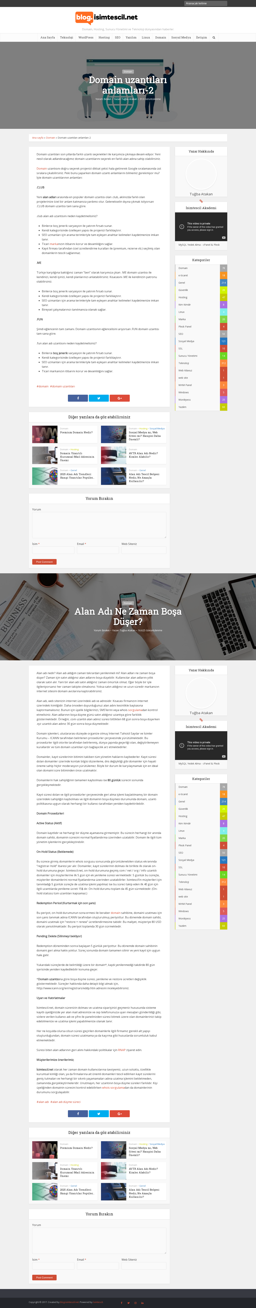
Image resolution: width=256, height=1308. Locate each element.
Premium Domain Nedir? (76, 432)
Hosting (104, 37)
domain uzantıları (63, 386)
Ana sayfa (37, 137)
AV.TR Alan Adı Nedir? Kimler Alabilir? (143, 454)
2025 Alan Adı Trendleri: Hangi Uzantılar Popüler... (77, 475)
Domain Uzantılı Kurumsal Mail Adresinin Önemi (77, 456)
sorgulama (135, 710)
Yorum (36, 509)
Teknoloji (66, 37)
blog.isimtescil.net (69, 1302)
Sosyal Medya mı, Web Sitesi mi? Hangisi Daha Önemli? (145, 436)
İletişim (201, 37)
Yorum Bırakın (103, 99)
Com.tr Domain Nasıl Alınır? (124, 1292)
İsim (36, 544)
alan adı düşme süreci (66, 1102)
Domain (160, 37)
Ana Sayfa (47, 37)
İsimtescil (98, 1302)
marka (54, 244)
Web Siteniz (129, 544)
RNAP (122, 1050)
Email (81, 544)
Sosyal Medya (181, 37)
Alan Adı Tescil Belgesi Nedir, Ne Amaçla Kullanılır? (144, 477)
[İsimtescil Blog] (106, 17)
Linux (146, 37)
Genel (74, 470)
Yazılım (131, 37)
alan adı (44, 1102)
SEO (117, 37)
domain (43, 386)
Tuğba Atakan (129, 99)
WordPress (85, 37)
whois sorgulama (113, 1088)
